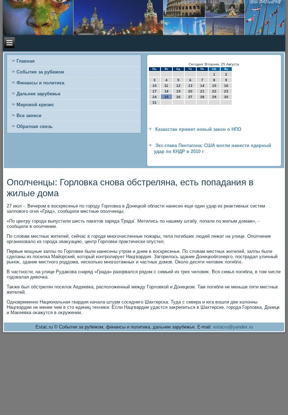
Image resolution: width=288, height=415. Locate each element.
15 (214, 86)
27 (190, 97)
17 (154, 91)
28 (202, 97)
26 (178, 97)
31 (154, 102)
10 (154, 86)
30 (226, 97)
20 (190, 91)
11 (166, 86)
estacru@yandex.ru (233, 327)
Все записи (29, 115)
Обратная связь (35, 126)
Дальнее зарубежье (38, 93)
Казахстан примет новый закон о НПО (198, 129)
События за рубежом (40, 72)
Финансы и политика (40, 82)
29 (214, 97)
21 (202, 91)
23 (226, 91)
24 (154, 97)
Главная (26, 61)
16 (226, 86)
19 (178, 91)
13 (190, 86)
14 (202, 86)
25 (166, 97)
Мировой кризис (35, 104)
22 (214, 91)
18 (166, 91)
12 (178, 86)
